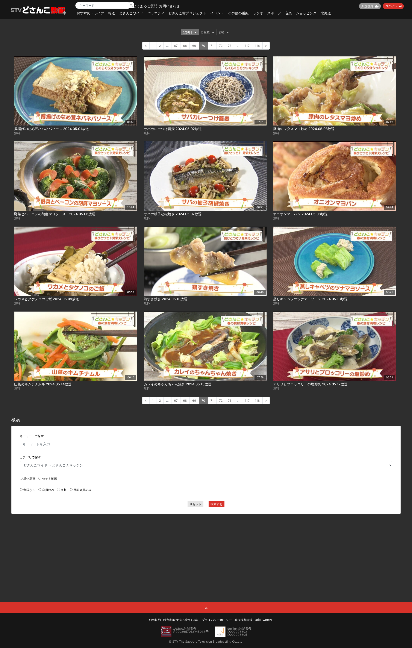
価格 (221, 32)
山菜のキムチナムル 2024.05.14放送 (42, 384)
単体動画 (29, 478)
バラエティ (155, 13)
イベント (217, 13)
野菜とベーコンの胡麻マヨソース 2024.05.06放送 (54, 214)
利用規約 (155, 620)
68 (185, 45)
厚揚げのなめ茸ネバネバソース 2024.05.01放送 (51, 129)
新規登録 (367, 6)
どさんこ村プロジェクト (187, 13)
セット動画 (49, 478)
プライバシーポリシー (217, 620)
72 (221, 45)
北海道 (326, 13)
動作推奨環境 (244, 620)
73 (230, 45)
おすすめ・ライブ (90, 13)
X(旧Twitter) (263, 620)
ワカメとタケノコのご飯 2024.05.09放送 (46, 299)
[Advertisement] (206, 548)
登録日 (187, 32)
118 (257, 45)
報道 (111, 13)
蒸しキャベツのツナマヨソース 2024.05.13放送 (310, 299)
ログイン (391, 6)
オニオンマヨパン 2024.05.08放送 (300, 214)
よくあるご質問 (145, 6)
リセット (195, 504)
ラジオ (258, 13)
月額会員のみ (82, 490)
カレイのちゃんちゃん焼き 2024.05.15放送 (177, 384)
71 (212, 45)
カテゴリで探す (30, 457)
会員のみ (48, 490)
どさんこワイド (131, 13)
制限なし (29, 490)
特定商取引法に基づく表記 (181, 620)
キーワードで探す (32, 436)
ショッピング (306, 13)
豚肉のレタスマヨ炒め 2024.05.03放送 (304, 129)
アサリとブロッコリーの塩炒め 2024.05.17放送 (310, 384)
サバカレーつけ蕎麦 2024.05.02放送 (173, 129)
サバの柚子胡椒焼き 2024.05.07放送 (172, 214)
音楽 (288, 13)
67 (176, 45)
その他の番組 (238, 13)
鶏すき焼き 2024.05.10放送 (165, 299)
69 (194, 45)
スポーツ (274, 13)
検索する (217, 504)
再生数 (205, 32)
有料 (64, 490)
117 (247, 45)
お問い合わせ (169, 6)
